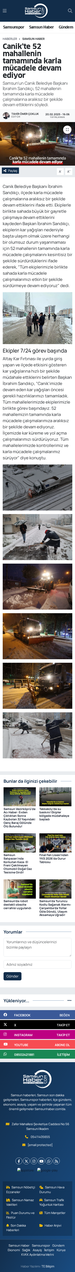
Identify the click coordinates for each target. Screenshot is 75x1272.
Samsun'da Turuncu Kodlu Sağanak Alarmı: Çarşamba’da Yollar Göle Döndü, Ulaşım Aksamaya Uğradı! (55, 908)
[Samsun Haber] (36, 11)
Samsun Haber (41, 27)
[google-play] (47, 1171)
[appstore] (25, 1171)
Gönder (12, 976)
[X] (26, 1161)
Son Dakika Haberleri (16, 1227)
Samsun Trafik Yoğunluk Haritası (51, 1202)
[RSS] (56, 1161)
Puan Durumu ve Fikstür (20, 1215)
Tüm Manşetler (54, 1213)
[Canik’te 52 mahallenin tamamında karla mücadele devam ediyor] (37, 144)
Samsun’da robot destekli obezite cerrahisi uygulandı (17, 904)
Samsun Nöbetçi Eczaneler (20, 1189)
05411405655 (40, 1137)
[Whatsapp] (48, 1161)
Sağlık (26, 1250)
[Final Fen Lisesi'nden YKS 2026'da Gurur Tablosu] (55, 842)
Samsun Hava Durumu (52, 1189)
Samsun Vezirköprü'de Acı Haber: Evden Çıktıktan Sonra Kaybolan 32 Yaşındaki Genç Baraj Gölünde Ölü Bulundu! (19, 817)
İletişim (49, 1250)
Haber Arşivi (53, 1225)
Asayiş (37, 1250)
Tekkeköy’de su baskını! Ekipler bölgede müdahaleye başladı (54, 814)
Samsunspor (13, 27)
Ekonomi (14, 1250)
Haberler (10, 39)
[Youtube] (41, 1161)
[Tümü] (69, 1000)
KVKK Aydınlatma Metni (37, 1254)
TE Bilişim (47, 1266)
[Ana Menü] (5, 10)
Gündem (66, 27)
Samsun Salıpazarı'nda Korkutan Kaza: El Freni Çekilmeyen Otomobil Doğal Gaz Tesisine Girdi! (18, 863)
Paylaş (12, 171)
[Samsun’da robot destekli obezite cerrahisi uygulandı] (20, 888)
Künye (61, 1250)
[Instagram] (33, 1161)
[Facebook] (18, 1161)
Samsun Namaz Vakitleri (20, 1202)
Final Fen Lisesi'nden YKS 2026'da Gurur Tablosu (53, 858)
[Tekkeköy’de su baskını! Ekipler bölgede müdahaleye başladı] (55, 796)
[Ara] (70, 11)
